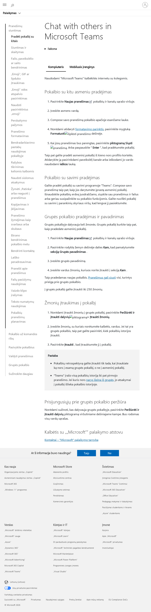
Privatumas (36, 599)
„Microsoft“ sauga (12, 536)
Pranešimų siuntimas (15, 28)
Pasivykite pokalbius (21, 347)
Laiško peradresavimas (21, 259)
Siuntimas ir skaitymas (18, 49)
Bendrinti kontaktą (22, 251)
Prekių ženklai (75, 599)
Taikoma (52, 48)
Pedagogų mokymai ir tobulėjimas (117, 501)
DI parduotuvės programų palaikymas (70, 542)
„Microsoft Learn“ (61, 536)
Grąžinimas (58, 483)
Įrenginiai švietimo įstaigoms (115, 477)
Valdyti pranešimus (21, 356)
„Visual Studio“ (59, 571)
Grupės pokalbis (19, 365)
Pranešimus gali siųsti (102, 277)
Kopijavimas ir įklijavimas (20, 206)
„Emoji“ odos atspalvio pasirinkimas (19, 93)
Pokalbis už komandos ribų (23, 336)
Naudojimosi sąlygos (55, 599)
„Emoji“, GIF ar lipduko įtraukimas (20, 78)
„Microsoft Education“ (112, 472)
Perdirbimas (58, 495)
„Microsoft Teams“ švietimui (114, 483)
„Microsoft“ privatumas (112, 542)
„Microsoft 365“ (11, 553)
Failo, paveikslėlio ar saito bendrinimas (22, 63)
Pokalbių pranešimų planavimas (18, 317)
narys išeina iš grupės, (100, 380)
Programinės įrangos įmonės (66, 565)
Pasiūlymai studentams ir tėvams (117, 507)
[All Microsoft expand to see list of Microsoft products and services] (4, 5)
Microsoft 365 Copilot (14, 565)
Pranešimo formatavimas (20, 133)
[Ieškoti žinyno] (13, 5)
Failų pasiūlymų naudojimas (21, 281)
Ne (109, 453)
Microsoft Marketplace (63, 553)
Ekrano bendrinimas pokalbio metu (20, 239)
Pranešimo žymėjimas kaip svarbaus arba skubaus (21, 222)
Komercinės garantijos (63, 501)
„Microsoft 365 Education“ (113, 489)
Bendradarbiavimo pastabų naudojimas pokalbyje (23, 149)
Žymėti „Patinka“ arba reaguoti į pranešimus (21, 193)
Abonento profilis (61, 472)
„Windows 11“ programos (15, 489)
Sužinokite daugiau (21, 374)
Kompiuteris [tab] (56, 67)
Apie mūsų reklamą (95, 599)
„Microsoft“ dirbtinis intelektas (18, 530)
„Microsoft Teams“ (12, 571)
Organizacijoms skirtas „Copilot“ (18, 472)
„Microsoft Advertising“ (14, 559)
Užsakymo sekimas (61, 489)
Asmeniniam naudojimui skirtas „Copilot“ (22, 477)
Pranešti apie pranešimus (19, 270)
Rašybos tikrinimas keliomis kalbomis (22, 166)
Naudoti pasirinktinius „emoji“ (19, 109)
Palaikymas (10, 13)
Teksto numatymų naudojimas (22, 304)
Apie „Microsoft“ (109, 536)
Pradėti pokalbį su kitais (22, 38)
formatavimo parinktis (89, 129)
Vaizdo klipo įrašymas (19, 293)
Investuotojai (108, 547)
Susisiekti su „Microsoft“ (15, 599)
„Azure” (7, 542)
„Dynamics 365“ (11, 547)
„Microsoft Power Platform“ (65, 559)
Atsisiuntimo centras (62, 477)
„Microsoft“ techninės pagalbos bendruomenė (73, 547)
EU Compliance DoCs (118, 599)
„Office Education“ (110, 495)
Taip (86, 453)
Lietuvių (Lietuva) (17, 582)
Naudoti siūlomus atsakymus (22, 180)
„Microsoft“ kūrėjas (61, 530)
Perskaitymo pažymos (19, 122)
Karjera (105, 530)
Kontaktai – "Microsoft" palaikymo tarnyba (71, 440)
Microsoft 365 (10, 483)
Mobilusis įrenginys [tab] (82, 67)
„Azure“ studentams (111, 513)
